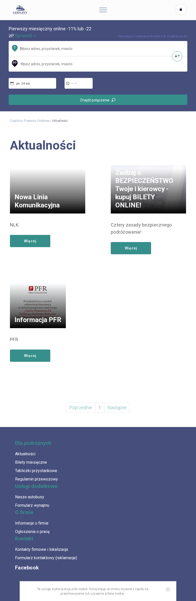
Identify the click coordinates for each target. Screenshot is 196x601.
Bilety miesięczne (31, 462)
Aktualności (25, 453)
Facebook (27, 568)
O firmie (24, 512)
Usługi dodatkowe (36, 486)
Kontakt (24, 539)
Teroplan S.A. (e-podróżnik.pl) (169, 36)
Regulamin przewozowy (36, 479)
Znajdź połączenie (94, 100)
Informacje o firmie (31, 523)
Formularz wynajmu (32, 505)
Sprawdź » (25, 35)
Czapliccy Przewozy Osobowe (29, 121)
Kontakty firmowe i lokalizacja (41, 549)
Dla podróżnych (33, 443)
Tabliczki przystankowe (36, 470)
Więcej (30, 241)
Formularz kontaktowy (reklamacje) (46, 557)
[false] (177, 56)
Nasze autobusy (29, 497)
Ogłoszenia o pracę (32, 531)
